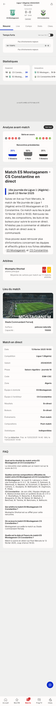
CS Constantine (39, 250)
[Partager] (51, 4)
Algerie (48, 383)
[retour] (4, 4)
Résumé (6, 26)
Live (18, 26)
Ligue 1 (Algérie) (44, 356)
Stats (40, 26)
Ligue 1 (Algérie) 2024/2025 (28, 3)
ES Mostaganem (16, 250)
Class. (50, 26)
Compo (28, 26)
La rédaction (13, 437)
